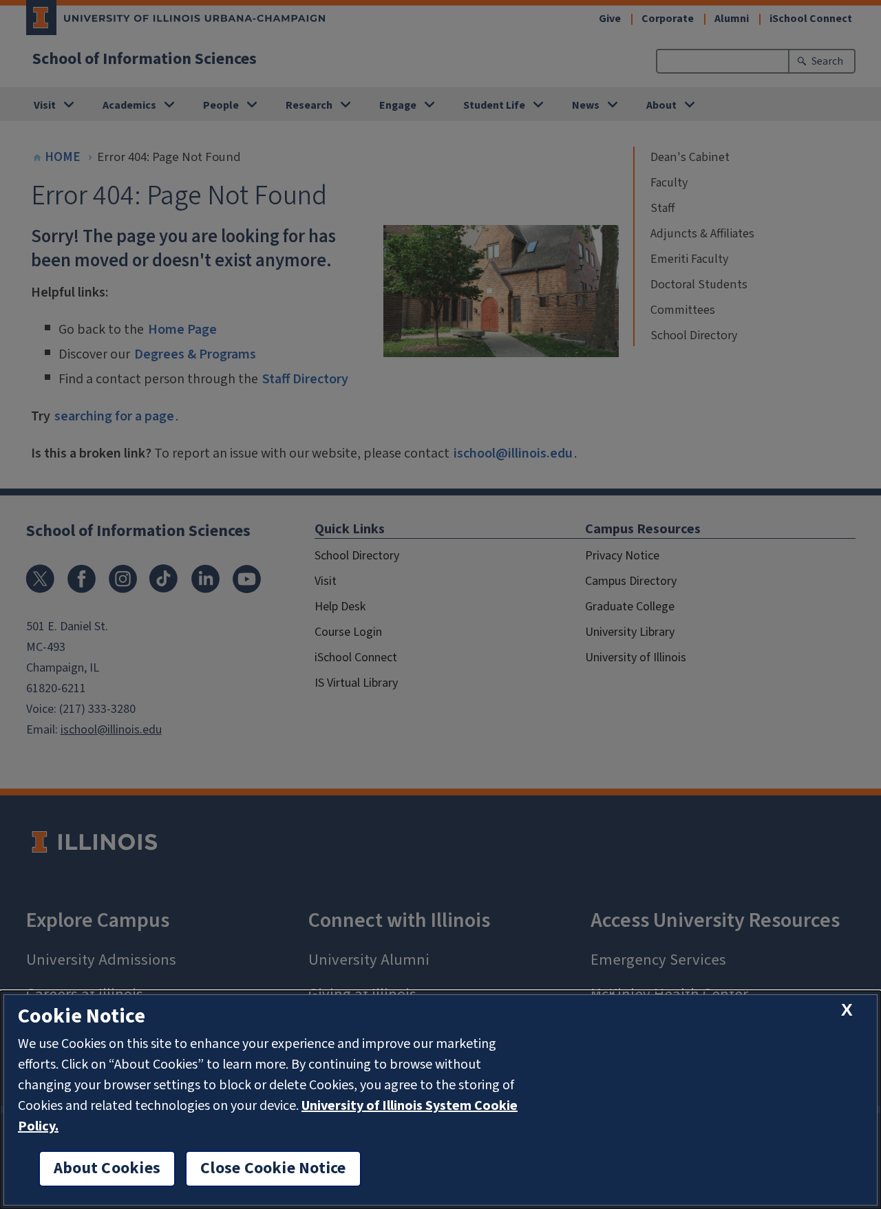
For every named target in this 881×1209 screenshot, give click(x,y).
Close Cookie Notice (273, 1168)
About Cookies (107, 1168)
